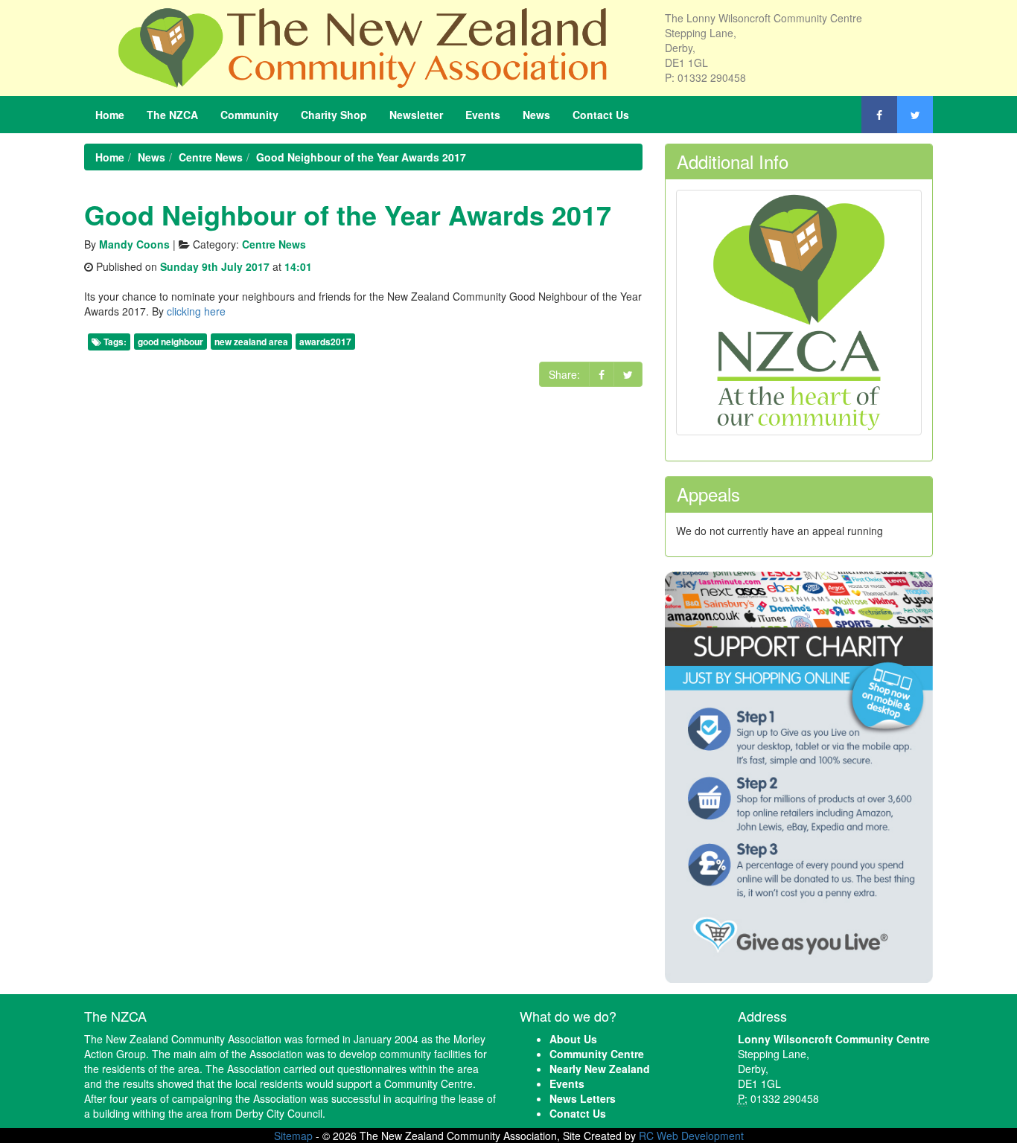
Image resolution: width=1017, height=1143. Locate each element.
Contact (601, 114)
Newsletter (416, 114)
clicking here (196, 311)
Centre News (274, 244)
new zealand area (251, 341)
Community (249, 114)
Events (482, 114)
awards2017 (325, 341)
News (536, 114)
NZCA (172, 114)
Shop (334, 114)
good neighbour (170, 341)
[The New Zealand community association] (363, 46)
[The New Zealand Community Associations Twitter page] (915, 114)
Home (109, 114)
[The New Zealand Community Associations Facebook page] (879, 114)
